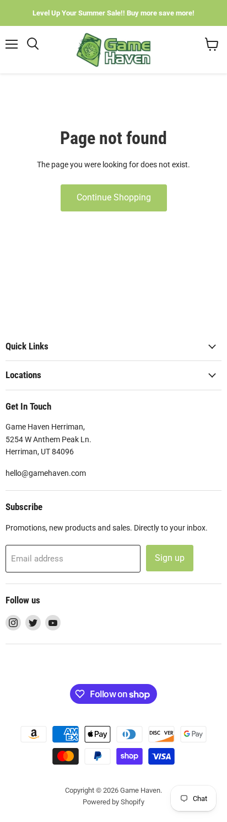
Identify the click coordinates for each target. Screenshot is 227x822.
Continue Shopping (114, 197)
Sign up (170, 558)
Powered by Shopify (113, 802)
